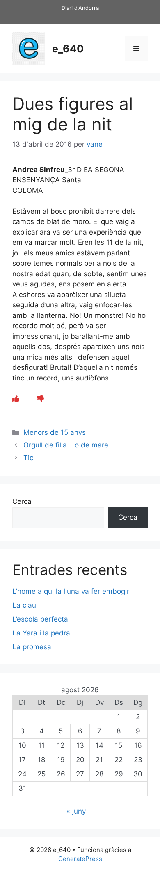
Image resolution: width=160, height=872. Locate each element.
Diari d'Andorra (80, 7)
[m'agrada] (15, 399)
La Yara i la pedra (41, 633)
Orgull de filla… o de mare (65, 445)
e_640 (68, 48)
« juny (76, 811)
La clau (24, 605)
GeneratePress (80, 859)
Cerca (22, 501)
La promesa (31, 647)
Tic (28, 458)
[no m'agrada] (40, 399)
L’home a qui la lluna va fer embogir (70, 591)
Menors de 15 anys (54, 432)
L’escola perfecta (40, 619)
